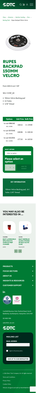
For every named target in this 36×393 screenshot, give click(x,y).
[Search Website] (21, 5)
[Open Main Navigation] (31, 5)
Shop (4, 17)
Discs (28, 17)
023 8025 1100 (7, 318)
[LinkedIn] (4, 292)
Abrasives (10, 17)
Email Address (12, 341)
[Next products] (20, 251)
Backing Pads (6, 20)
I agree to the (16, 350)
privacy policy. (19, 350)
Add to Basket (24, 167)
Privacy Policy (6, 380)
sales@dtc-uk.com (8, 323)
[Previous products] (16, 251)
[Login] (27, 4)
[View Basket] (24, 5)
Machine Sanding (20, 17)
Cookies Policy (7, 384)
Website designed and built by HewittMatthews (16, 388)
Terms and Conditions (9, 377)
